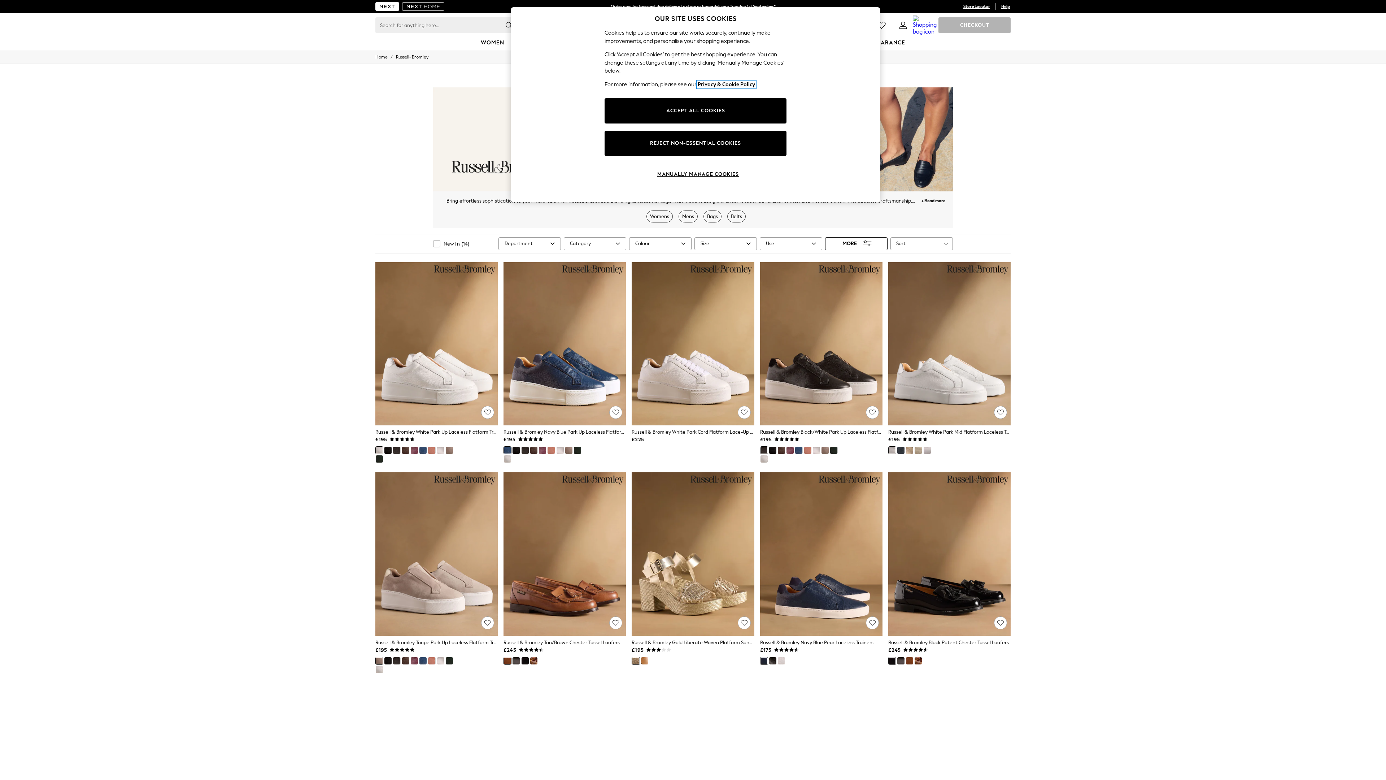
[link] (903, 25)
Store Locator (976, 6)
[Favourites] (881, 25)
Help (1005, 6)
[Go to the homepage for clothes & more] (387, 6)
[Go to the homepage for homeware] (423, 6)
